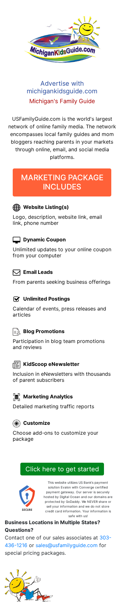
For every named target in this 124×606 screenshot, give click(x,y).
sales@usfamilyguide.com (67, 545)
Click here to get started (62, 469)
